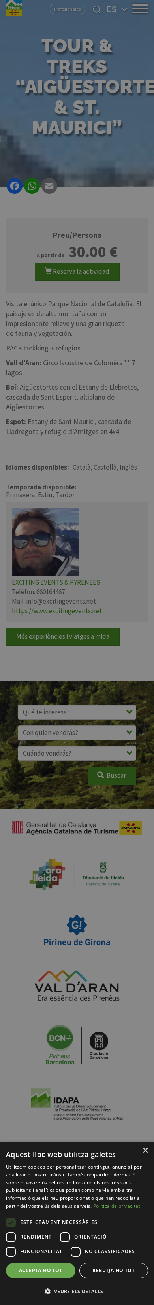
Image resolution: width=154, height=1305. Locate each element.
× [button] (145, 1150)
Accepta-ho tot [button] (40, 1270)
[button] (77, 1291)
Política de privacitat (116, 1206)
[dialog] (77, 1223)
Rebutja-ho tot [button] (113, 1270)
